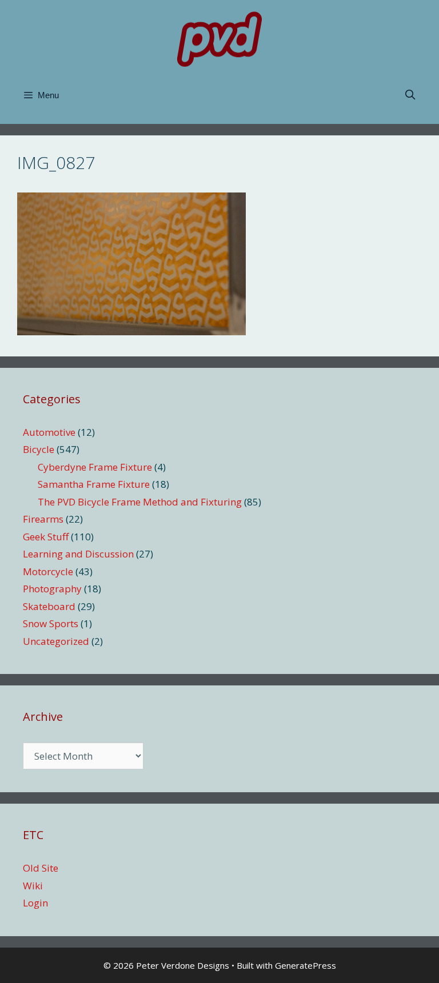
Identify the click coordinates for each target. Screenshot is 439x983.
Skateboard (49, 606)
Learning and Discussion (78, 553)
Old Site (40, 867)
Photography (52, 588)
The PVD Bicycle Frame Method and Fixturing (140, 501)
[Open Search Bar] (410, 95)
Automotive (49, 432)
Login (35, 902)
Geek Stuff (46, 536)
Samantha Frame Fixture (94, 484)
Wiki (33, 885)
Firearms (43, 518)
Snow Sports (50, 623)
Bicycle (38, 449)
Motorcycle (48, 571)
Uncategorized (56, 641)
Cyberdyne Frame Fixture (95, 467)
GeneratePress (305, 965)
